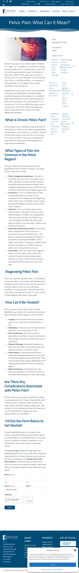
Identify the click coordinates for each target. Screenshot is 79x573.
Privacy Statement (58, 569)
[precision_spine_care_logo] (9, 10)
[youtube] (10, 1)
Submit (9, 507)
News (54, 50)
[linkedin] (3, 5)
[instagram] (7, 1)
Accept (52, 565)
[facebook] (3, 1)
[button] (75, 550)
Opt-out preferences (46, 569)
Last (27, 482)
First (6, 482)
